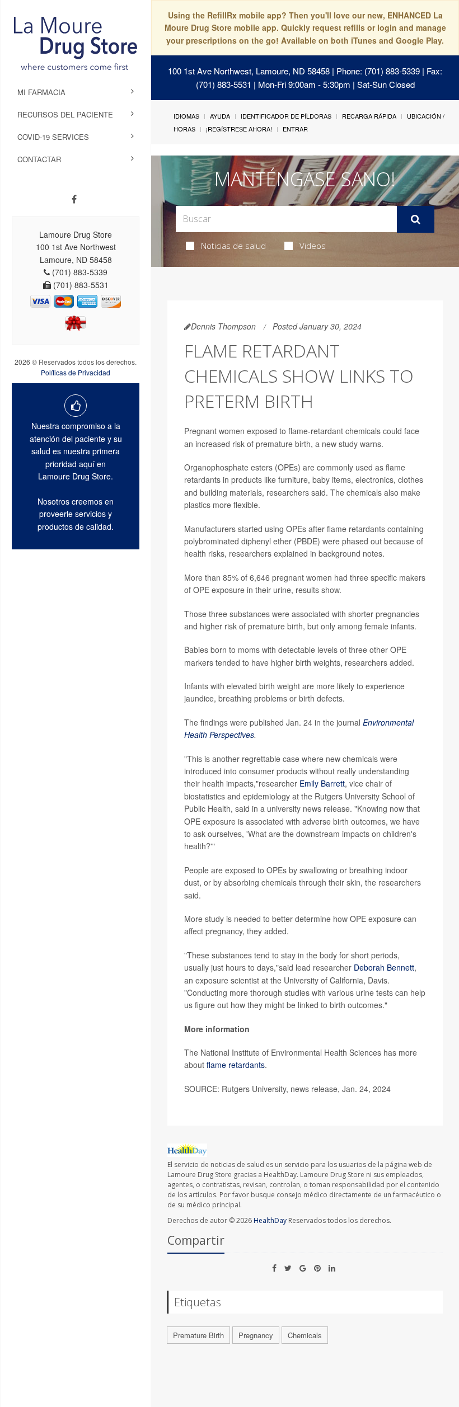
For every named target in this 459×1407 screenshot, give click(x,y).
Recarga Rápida (369, 115)
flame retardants (236, 1064)
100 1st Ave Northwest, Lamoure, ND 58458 (249, 71)
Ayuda (220, 115)
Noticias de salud (233, 245)
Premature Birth (198, 1335)
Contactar (39, 159)
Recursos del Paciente (65, 114)
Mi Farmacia (41, 92)
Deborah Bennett (384, 967)
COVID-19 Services (53, 136)
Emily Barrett (322, 783)
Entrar (295, 128)
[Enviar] (415, 219)
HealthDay (270, 1220)
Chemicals (305, 1335)
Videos (312, 245)
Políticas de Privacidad (75, 372)
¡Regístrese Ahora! (239, 128)
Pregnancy (255, 1335)
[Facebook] (74, 199)
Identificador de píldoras (286, 115)
